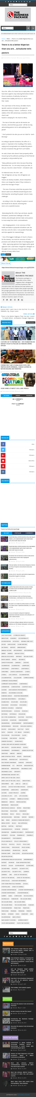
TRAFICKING (5, 911)
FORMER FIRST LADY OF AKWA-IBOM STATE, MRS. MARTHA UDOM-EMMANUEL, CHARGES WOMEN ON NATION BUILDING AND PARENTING (16, 367)
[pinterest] (14, 2)
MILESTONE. (13, 811)
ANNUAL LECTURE (7, 650)
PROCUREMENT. (6, 850)
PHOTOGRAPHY (17, 838)
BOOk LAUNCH (6, 659)
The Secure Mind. (7, 905)
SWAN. (10, 896)
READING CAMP (6, 853)
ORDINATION (5, 832)
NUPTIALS (19, 826)
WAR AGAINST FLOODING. (9, 920)
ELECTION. (29, 717)
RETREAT (4, 862)
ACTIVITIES (16, 641)
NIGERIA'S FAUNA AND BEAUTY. (21, 820)
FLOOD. (24, 735)
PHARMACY (30, 835)
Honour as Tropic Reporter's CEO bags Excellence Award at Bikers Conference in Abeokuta (22, 1055)
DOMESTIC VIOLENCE (8, 708)
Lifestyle (4, 799)
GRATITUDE (5, 753)
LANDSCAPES (15, 790)
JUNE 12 (18, 783)
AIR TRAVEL (5, 647)
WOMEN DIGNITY (23, 920)
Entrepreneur (6, 726)
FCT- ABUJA (18, 732)
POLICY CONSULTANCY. (21, 841)
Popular (18, 533)
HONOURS (29, 762)
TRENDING (21, 911)
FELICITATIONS (16, 735)
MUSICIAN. (26, 814)
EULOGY (4, 729)
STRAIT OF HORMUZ (18, 886)
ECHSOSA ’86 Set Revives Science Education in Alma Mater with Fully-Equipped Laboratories (21, 557)
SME (10, 874)
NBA (3, 820)
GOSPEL (25, 747)
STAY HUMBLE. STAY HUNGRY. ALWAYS (21, 987)
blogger (6, 395)
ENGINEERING (6, 723)
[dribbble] (19, 2)
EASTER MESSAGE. (7, 711)
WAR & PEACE (16, 917)
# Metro (8, 254)
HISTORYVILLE (24, 759)
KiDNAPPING (5, 790)
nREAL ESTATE (6, 823)
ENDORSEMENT (23, 720)
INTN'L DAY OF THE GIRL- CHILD (11, 777)
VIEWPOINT (25, 914)
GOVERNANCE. (16, 750)
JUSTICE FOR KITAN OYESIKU (16, 787)
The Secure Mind (25, 899)
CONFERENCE (23, 684)
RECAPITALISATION (27, 853)
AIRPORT (12, 647)
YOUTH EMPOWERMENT (8, 923)
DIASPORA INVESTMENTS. (9, 699)
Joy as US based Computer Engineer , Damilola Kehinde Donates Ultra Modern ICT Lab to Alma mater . (21, 614)
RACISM (25, 850)
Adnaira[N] (31, 258)
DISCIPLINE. (23, 702)
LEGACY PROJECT (14, 793)
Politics (4, 844)
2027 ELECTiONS (6, 635)
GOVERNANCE (5, 750)
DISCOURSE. (23, 705)
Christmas (5, 671)
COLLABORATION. (7, 677)
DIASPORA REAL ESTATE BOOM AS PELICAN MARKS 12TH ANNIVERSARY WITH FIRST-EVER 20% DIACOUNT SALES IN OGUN (22, 548)
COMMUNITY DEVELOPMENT (9, 680)
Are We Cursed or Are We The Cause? (21, 1011)
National (17, 817)
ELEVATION (5, 720)
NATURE (24, 817)
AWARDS (10, 653)
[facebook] (6, 2)
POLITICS (11, 844)
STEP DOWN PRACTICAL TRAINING (11, 883)
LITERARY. (12, 799)
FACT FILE (20, 729)
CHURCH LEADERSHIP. (17, 671)
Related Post (6, 322)
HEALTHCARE (27, 756)
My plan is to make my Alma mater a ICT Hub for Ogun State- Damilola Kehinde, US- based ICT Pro (22, 605)
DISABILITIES (5, 702)
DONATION (19, 708)
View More (31, 322)
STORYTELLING (6, 886)
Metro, (28, 58)
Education (22, 714)
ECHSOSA (17, 711)
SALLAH (11, 865)
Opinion (17, 829)
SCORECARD (29, 865)
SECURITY (14, 868)
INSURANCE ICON (26, 768)
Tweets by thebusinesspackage (10, 529)
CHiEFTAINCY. (15, 668)
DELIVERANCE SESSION (15, 693)
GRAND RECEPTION (27, 750)
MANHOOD (5, 802)
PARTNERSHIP (29, 832)
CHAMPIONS (25, 665)
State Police (6, 880)
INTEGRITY (17, 771)
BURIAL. (14, 659)
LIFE (16, 796)
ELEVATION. (13, 720)
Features (26, 732)
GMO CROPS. (5, 747)
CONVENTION (5, 687)
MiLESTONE (26, 808)
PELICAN (12, 835)
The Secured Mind (20, 905)
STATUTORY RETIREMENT (19, 880)
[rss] (22, 2)
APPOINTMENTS (28, 650)
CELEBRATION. (16, 665)
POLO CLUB (26, 844)
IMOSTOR (19, 765)
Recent (6, 533)
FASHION (10, 732)
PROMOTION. (16, 850)
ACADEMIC (13, 638)
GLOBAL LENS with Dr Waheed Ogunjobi (14, 744)
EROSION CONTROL (26, 726)
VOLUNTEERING (6, 917)
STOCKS (25, 883)
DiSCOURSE (5, 705)
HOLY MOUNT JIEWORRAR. (9, 762)
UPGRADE (11, 914)
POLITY (19, 844)
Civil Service (13, 674)
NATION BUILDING (7, 817)
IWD (12, 783)
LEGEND (23, 793)
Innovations (15, 768)
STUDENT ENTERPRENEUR (9, 890)
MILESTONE (5, 811)
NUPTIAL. (11, 826)
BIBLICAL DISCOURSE (8, 656)
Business (22, 659)
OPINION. (25, 829)
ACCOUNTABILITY (23, 638)
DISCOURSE (14, 705)
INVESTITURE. (26, 780)
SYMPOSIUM (18, 896)
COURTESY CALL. (27, 687)
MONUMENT (23, 811)
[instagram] (27, 2)
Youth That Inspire (23, 923)
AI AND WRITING (22, 644)
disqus (18, 395)
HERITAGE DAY (13, 759)
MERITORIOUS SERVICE (8, 808)
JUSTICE (4, 787)
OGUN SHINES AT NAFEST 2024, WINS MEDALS (15, 388)
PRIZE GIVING (26, 847)
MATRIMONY (5, 805)
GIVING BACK (19, 741)
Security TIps (24, 868)
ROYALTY (4, 865)
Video (17, 914)
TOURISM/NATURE (7, 908)
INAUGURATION (28, 765)
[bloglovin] (16, 2)
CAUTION (26, 662)
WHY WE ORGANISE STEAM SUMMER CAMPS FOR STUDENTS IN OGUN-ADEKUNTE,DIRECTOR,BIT (22, 970)
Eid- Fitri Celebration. (9, 717)
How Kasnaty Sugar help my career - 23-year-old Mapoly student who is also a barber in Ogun (22, 950)
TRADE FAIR (17, 908)
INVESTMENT (5, 783)
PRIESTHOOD (16, 847)
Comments (29, 533)
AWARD (4, 653)
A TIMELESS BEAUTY (19, 635)
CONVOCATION (16, 687)
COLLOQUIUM (17, 677)
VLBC (31, 914)
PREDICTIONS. (6, 847)
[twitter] (8, 2)
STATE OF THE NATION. (20, 874)
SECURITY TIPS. (16, 871)
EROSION (15, 726)
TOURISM (31, 905)
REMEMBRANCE (28, 859)
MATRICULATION (21, 802)
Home (3, 39)
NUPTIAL (4, 826)
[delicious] (30, 2)
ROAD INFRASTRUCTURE (23, 862)
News (8, 820)
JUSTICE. (29, 787)
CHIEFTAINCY (5, 668)
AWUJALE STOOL (19, 653)
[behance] (24, 2)
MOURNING (5, 814)
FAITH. (3, 732)
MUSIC (12, 814)
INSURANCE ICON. (7, 771)
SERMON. (4, 874)
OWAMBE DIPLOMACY (17, 832)
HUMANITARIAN (6, 765)
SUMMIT (4, 896)
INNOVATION (5, 768)
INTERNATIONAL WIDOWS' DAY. (10, 774)
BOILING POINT (28, 656)
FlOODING (5, 738)
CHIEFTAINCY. (25, 668)
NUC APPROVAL (22, 823)
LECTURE (4, 793)
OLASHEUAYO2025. (7, 829)
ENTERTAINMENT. (28, 723)
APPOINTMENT (18, 650)
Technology (5, 899)
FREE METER (13, 738)
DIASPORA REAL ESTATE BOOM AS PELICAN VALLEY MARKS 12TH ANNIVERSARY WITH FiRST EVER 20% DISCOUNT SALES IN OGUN (22, 538)
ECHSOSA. (25, 711)
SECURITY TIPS (6, 871)
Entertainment (16, 723)
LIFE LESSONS (23, 796)
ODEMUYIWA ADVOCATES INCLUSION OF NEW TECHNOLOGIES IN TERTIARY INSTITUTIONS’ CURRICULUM (21, 588)
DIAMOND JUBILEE (7, 696)
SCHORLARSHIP (19, 865)
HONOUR (21, 762)
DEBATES (4, 693)
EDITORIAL (5, 714)
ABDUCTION (5, 638)
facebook (29, 395)
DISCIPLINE (14, 702)
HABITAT (12, 753)
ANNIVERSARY (22, 647)
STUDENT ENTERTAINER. (8, 893)
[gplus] (11, 2)
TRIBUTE (29, 911)
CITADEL (27, 671)
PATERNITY (5, 835)
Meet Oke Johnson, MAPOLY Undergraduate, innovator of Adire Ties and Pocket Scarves (22, 1064)
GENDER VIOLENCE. (7, 741)
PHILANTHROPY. (6, 838)
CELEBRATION (6, 665)
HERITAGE (4, 759)
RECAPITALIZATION (7, 856)
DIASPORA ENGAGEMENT (21, 696)
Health (19, 756)
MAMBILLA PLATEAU (23, 799)
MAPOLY (12, 802)
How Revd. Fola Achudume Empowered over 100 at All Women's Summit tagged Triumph (22, 980)
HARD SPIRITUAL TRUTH (8, 756)
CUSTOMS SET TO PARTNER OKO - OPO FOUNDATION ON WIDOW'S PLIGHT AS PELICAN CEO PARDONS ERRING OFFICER (18, 344)
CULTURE (4, 690)
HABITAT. (19, 753)
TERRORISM (15, 899)
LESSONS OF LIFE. (7, 796)
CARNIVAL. (18, 662)
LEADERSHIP (24, 790)
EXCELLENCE (12, 729)
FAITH (27, 729)
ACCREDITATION (6, 641)
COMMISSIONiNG (29, 677)
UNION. (4, 914)
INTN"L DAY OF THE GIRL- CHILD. (11, 780)
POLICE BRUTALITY (7, 841)
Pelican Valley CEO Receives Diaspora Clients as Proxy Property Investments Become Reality (22, 566)
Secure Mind (6, 868)
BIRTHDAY (19, 656)
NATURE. (31, 817)
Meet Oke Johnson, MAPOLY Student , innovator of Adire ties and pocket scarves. (22, 1074)
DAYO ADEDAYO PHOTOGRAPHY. (18, 690)
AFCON (4, 644)
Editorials (13, 714)
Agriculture (12, 644)
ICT (13, 765)
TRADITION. (26, 908)
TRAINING (13, 911)
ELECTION (21, 717)
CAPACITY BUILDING (7, 662)
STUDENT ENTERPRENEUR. (26, 890)
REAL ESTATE (16, 853)
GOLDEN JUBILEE (16, 747)
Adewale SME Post (27, 641)
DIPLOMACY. (22, 699)
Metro (8, 39)
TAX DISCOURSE (28, 896)
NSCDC (14, 823)
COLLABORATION (24, 674)
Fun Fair (22, 738)
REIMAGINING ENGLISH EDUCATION (12, 859)
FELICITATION (5, 735)
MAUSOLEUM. (14, 805)
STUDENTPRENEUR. (23, 893)
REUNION (11, 862)
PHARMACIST (21, 835)
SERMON (26, 871)
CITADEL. (4, 674)
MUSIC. (18, 814)
